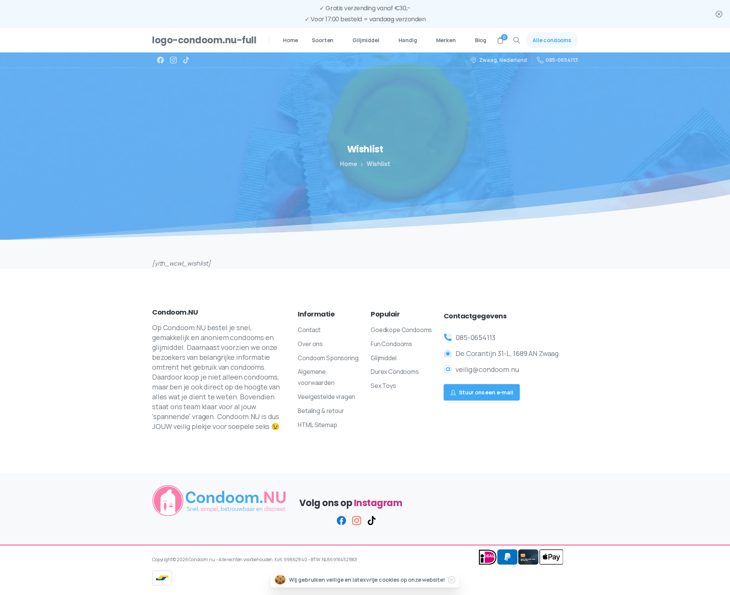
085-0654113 (562, 59)
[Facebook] (160, 60)
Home (348, 164)
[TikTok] (186, 60)
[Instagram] (173, 60)
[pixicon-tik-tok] (371, 520)
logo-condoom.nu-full (204, 40)
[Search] (517, 40)
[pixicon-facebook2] (341, 520)
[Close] (719, 14)
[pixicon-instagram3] (356, 520)
